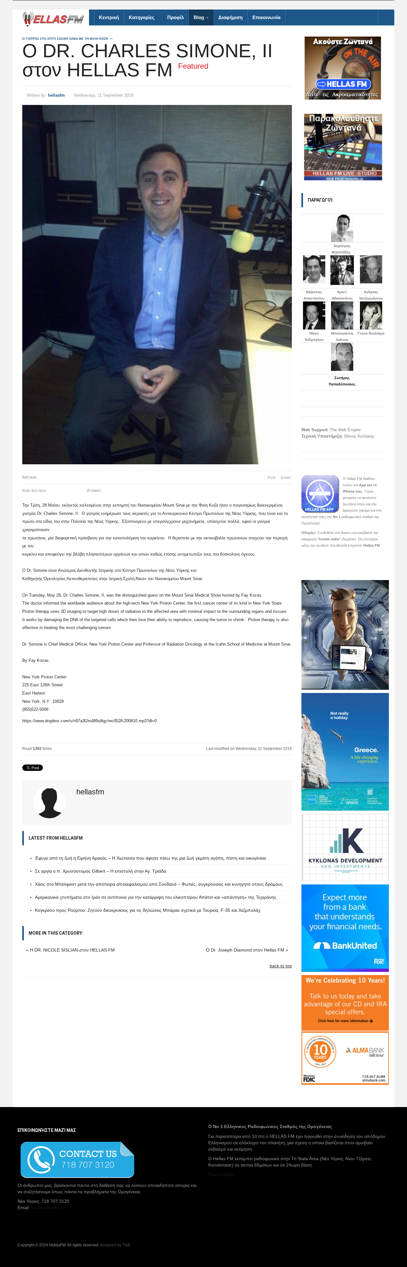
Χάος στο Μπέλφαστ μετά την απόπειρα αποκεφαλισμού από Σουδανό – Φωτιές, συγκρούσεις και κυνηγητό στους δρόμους (159, 884)
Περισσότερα (221, 1174)
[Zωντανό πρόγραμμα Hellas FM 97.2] (343, 68)
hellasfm (56, 95)
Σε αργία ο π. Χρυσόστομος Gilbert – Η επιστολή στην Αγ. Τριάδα (100, 871)
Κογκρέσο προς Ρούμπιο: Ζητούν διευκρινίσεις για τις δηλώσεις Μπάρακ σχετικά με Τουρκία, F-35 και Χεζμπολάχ (147, 910)
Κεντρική (109, 17)
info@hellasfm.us (48, 1207)
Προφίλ (175, 17)
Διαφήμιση (230, 17)
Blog (199, 17)
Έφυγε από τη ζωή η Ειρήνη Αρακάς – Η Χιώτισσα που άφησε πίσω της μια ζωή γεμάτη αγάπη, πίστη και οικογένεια (150, 858)
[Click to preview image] (157, 284)
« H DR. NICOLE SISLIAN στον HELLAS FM (70, 949)
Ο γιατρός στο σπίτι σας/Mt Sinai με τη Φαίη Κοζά (65, 38)
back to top (281, 965)
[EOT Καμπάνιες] (345, 751)
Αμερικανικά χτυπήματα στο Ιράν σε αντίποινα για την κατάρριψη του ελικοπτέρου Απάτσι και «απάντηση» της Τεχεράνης (155, 897)
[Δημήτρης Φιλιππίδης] (342, 228)
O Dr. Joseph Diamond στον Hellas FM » (247, 949)
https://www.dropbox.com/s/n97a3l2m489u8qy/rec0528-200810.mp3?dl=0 (89, 720)
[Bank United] (345, 927)
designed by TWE (115, 1245)
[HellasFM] (55, 18)
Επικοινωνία (266, 17)
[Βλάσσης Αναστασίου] (314, 269)
